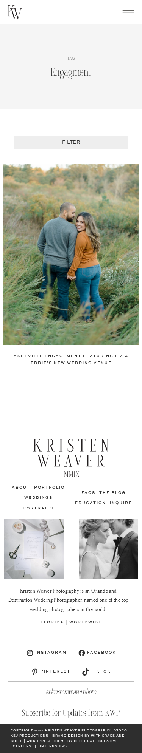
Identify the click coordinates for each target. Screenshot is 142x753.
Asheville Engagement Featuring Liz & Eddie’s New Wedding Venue (71, 359)
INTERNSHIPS (53, 746)
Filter (71, 142)
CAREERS (22, 746)
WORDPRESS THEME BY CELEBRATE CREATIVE (72, 741)
